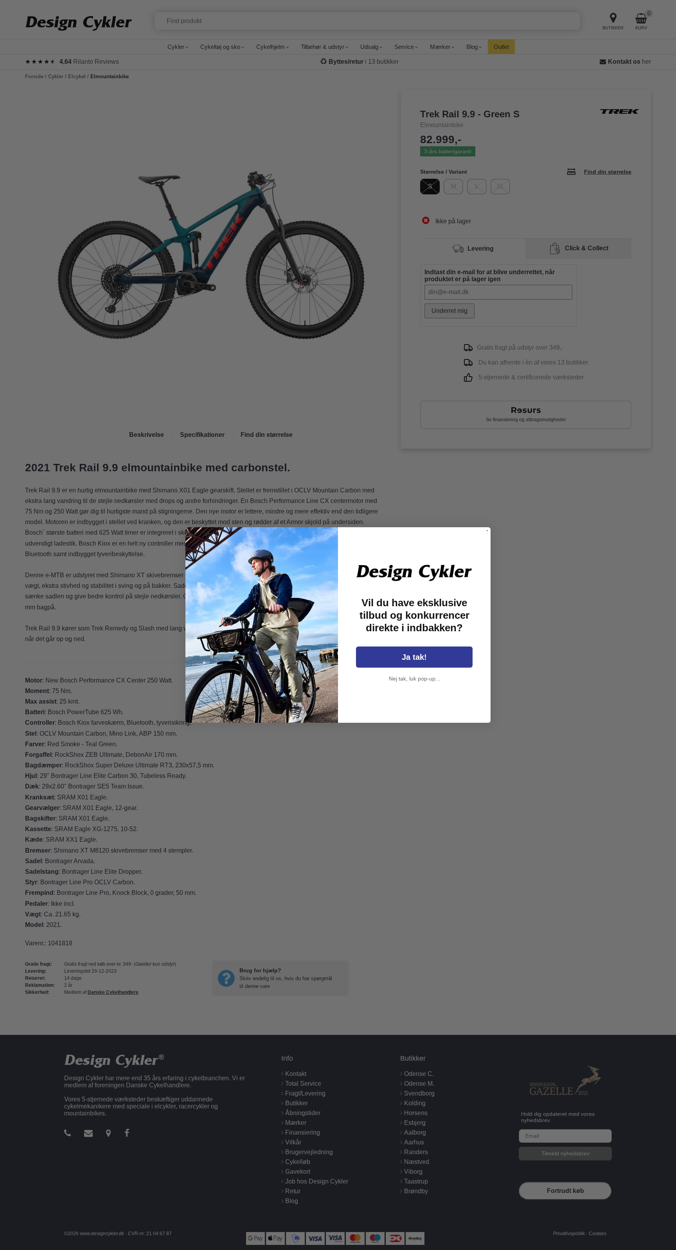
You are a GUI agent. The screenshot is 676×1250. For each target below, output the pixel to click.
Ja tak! (414, 657)
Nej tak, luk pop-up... (414, 678)
